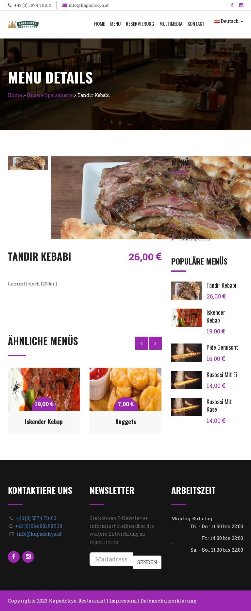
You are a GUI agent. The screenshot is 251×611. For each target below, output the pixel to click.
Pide (185, 225)
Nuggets (125, 421)
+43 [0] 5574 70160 (32, 5)
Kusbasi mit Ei (222, 374)
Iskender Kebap (44, 421)
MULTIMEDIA (170, 23)
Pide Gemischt (222, 347)
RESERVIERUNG (140, 23)
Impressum (123, 600)
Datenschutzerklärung (169, 600)
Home (99, 23)
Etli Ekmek (193, 199)
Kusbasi (188, 212)
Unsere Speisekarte (50, 95)
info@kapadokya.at (89, 5)
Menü (115, 23)
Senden (147, 562)
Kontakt (196, 23)
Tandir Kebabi (221, 285)
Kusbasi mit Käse (219, 405)
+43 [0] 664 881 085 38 (38, 526)
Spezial (188, 186)
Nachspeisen (194, 239)
